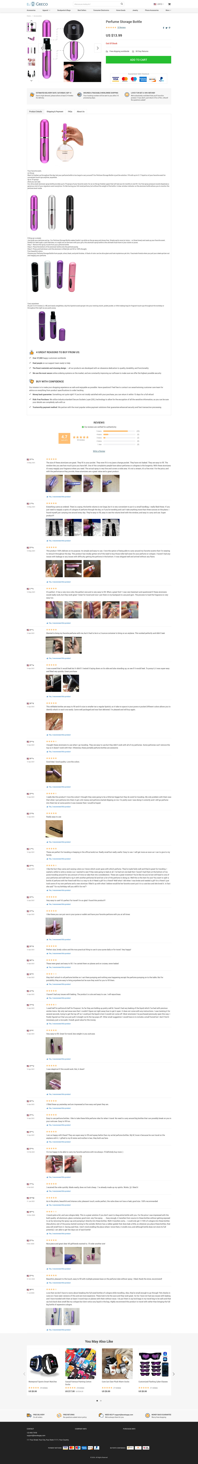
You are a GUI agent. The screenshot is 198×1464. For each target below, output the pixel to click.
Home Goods (120, 10)
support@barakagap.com (36, 1435)
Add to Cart (138, 60)
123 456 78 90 (32, 1433)
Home (29, 16)
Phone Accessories (152, 10)
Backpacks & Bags (64, 10)
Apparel (45, 10)
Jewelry (135, 10)
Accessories (31, 10)
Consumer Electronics (101, 10)
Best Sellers (82, 10)
